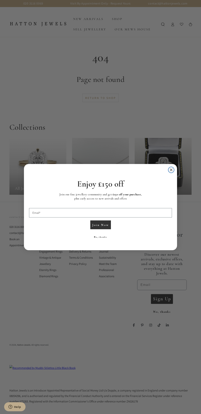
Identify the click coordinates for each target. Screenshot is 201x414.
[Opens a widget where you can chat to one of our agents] (15, 407)
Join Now (100, 225)
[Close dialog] (171, 170)
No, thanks (100, 237)
